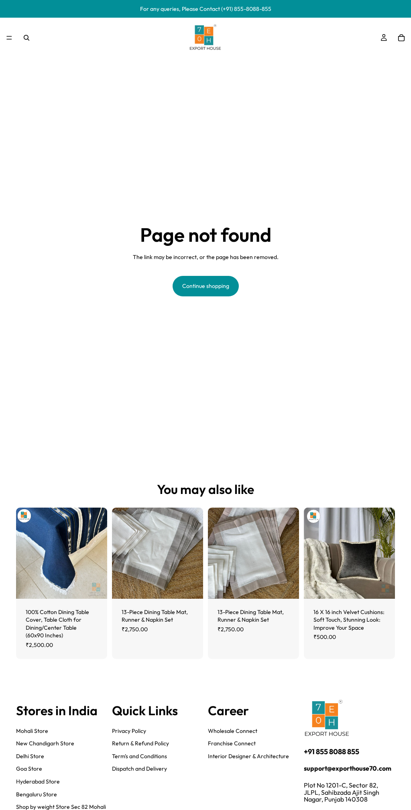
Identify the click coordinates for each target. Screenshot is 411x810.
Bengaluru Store (36, 794)
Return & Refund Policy (140, 743)
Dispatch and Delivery (139, 768)
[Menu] (9, 38)
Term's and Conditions (139, 755)
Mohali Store (32, 730)
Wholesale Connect (232, 730)
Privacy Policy (129, 730)
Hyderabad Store (38, 781)
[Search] (26, 38)
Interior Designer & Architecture (248, 755)
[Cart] (401, 38)
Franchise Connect (232, 743)
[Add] (94, 586)
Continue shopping (205, 286)
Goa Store (29, 768)
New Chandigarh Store (45, 743)
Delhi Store (30, 755)
